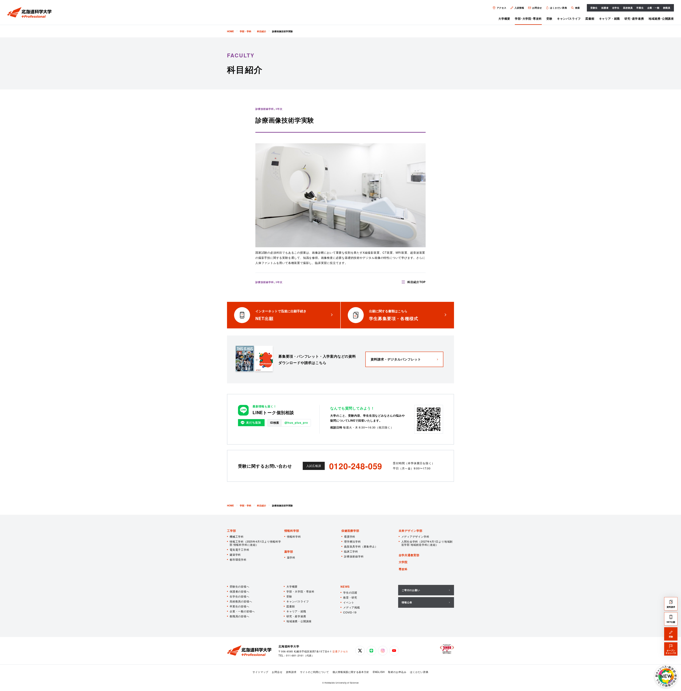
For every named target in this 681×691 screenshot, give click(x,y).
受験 (549, 18)
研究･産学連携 (634, 18)
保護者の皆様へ (239, 591)
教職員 (666, 7)
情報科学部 (291, 531)
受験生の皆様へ (239, 586)
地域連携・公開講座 (299, 621)
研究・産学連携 (296, 616)
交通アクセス (340, 651)
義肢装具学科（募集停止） (361, 546)
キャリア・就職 (609, 18)
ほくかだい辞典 (558, 7)
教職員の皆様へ (239, 616)
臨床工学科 (351, 551)
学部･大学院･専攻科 (528, 18)
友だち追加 (253, 422)
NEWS (345, 587)
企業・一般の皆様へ (242, 611)
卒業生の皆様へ (239, 606)
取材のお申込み (397, 672)
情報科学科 (294, 536)
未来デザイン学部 (410, 531)
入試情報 (519, 7)
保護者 (604, 7)
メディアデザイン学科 (415, 536)
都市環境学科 (238, 559)
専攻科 (403, 569)
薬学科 (291, 557)
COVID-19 (349, 612)
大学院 (403, 562)
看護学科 (349, 536)
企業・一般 (653, 7)
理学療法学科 (352, 541)
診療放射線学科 (354, 556)
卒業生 (640, 7)
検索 (577, 7)
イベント (348, 602)
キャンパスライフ (569, 18)
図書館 (589, 18)
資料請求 (291, 672)
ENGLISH (379, 672)
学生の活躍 (350, 592)
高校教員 (628, 7)
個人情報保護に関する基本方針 (351, 672)
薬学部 (288, 551)
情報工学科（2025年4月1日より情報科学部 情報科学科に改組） (255, 543)
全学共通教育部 (409, 555)
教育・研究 (350, 597)
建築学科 (235, 554)
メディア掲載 (351, 607)
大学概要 (504, 18)
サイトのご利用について (314, 672)
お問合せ (537, 7)
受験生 (594, 7)
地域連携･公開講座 (661, 18)
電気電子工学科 (239, 549)
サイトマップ (260, 672)
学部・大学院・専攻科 (300, 591)
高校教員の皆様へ (241, 601)
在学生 (615, 7)
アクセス (501, 7)
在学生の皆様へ (239, 596)
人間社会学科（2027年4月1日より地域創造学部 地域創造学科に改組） (427, 543)
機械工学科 (237, 536)
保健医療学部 (350, 531)
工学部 (231, 531)
